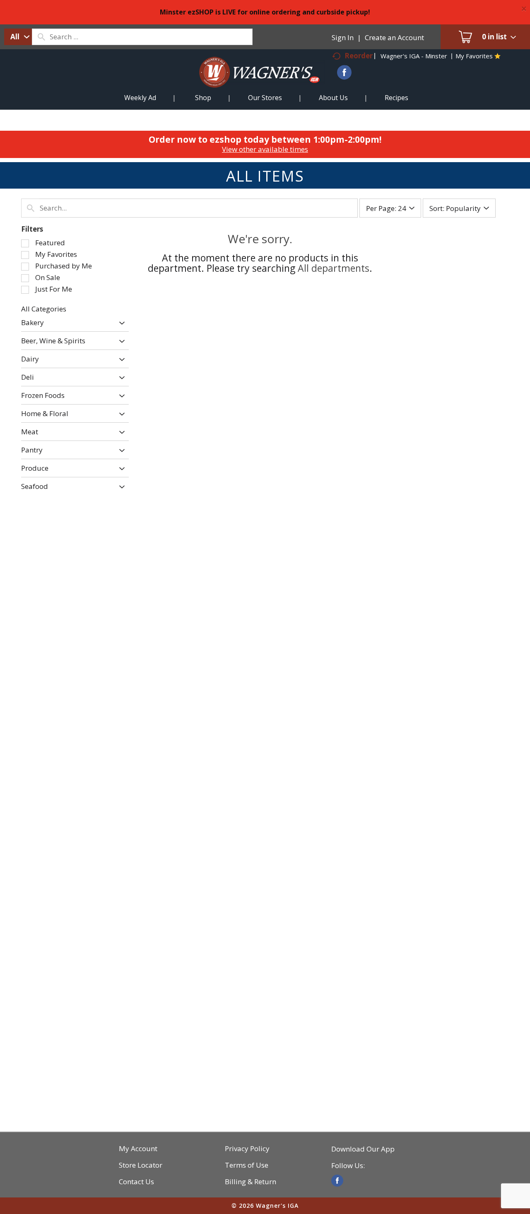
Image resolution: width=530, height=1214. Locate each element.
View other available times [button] (265, 149)
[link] (337, 1181)
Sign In (343, 37)
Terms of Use (246, 1165)
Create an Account (394, 37)
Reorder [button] (358, 55)
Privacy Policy (247, 1149)
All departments (333, 268)
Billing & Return (250, 1182)
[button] (120, 323)
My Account (138, 1149)
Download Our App (363, 1149)
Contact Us (136, 1182)
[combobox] (18, 37)
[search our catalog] (41, 37)
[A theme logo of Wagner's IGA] (252, 82)
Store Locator (140, 1165)
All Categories (43, 309)
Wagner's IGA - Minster (414, 56)
